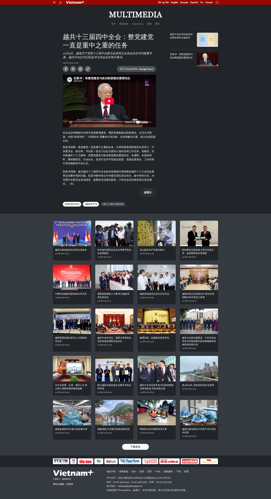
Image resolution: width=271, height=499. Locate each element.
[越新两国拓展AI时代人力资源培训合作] (72, 321)
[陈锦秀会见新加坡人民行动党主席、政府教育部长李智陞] (199, 233)
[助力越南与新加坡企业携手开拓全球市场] (114, 368)
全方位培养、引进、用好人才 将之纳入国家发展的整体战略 (71, 387)
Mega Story (138, 23)
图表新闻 (123, 23)
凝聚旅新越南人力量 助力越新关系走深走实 (113, 295)
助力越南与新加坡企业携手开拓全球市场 (114, 387)
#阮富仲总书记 (72, 204)
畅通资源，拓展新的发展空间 (154, 337)
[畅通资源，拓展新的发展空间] (157, 321)
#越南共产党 (91, 204)
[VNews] (73, 461)
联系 (186, 471)
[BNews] (98, 461)
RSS (134, 471)
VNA (157, 471)
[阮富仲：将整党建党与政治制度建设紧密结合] (207, 60)
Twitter (73, 69)
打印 (80, 69)
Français (184, 2)
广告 (178, 471)
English (174, 2)
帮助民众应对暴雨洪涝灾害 (153, 429)
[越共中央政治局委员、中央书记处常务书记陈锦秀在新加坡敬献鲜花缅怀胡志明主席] (199, 321)
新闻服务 (168, 471)
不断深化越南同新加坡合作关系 (71, 293)
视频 (149, 23)
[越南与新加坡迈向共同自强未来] (72, 233)
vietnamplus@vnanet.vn (130, 486)
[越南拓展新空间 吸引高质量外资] (72, 412)
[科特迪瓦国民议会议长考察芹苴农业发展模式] (114, 233)
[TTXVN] (60, 461)
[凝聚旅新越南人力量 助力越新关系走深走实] (114, 277)
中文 (201, 2)
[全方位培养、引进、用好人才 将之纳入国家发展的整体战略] (72, 368)
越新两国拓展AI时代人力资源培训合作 (71, 339)
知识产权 (111, 471)
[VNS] (130, 461)
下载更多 (135, 446)
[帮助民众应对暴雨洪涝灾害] (157, 412)
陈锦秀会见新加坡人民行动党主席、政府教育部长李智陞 (198, 252)
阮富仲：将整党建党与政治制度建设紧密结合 (181, 56)
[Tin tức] (85, 461)
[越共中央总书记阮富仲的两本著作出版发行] (207, 40)
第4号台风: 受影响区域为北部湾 (198, 385)
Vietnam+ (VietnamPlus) (75, 2)
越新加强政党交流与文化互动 (154, 293)
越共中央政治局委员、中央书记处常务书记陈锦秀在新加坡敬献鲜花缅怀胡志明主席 (199, 341)
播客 (157, 23)
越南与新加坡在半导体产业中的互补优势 (199, 431)
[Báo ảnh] (190, 461)
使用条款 (123, 471)
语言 (149, 471)
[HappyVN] (209, 461)
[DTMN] (169, 461)
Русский (209, 2)
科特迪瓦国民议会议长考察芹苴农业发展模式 (114, 252)
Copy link (88, 69)
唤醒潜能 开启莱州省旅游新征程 (113, 429)
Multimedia (135, 14)
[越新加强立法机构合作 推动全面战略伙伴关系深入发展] (199, 277)
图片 (113, 23)
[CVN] (150, 461)
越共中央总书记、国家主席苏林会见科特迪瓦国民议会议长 (114, 339)
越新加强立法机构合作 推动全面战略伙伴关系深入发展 (198, 295)
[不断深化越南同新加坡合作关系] (72, 277)
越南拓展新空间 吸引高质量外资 (71, 429)
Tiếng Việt (163, 2)
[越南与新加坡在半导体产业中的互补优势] (199, 412)
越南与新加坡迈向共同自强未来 (71, 250)
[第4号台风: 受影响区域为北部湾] (199, 368)
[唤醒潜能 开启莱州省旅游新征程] (114, 412)
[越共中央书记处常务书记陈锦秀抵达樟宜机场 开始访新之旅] (157, 368)
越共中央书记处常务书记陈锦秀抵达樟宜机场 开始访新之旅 (157, 387)
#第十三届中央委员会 (113, 204)
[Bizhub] (111, 461)
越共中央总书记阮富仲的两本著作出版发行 (181, 36)
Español (194, 2)
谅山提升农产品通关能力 (152, 250)
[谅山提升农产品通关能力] (157, 233)
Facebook (66, 69)
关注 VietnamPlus (129, 69)
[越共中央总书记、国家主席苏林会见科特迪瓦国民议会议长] (114, 321)
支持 (141, 471)
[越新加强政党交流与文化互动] (157, 277)
